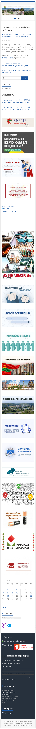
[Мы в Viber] (4, 627)
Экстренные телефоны (9, 670)
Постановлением (8, 58)
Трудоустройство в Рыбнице (11, 663)
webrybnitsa (8, 34)
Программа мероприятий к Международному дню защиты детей (15, 65)
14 (21, 593)
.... (2, 113)
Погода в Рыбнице (8, 206)
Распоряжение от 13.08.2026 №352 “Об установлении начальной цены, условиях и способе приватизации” (16, 101)
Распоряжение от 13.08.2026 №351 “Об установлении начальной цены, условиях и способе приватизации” (16, 108)
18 (8, 596)
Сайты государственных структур (12, 660)
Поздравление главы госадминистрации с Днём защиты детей (16, 71)
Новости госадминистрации (18, 36)
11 (8, 593)
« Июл (4, 607)
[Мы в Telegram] (8, 627)
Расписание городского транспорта (13, 673)
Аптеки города (6, 667)
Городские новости (24, 34)
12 (12, 593)
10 (3, 593)
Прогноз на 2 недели (9, 212)
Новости (5, 36)
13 (17, 593)
